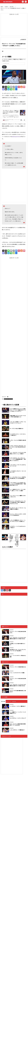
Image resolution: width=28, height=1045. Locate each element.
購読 (4, 67)
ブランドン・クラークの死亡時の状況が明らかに (18, 632)
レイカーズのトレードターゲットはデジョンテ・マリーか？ (18, 465)
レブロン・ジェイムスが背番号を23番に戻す (18, 441)
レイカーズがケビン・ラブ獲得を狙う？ (17, 730)
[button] (23, 2)
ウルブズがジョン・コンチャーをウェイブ (18, 718)
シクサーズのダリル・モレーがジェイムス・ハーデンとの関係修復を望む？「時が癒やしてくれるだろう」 (18, 459)
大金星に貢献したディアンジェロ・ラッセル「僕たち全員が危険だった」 (18, 416)
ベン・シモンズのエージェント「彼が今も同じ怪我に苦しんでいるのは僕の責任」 (18, 478)
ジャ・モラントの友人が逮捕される (16, 428)
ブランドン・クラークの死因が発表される (18, 667)
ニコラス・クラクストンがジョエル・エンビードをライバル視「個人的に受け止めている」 (18, 447)
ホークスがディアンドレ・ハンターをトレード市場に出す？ (18, 434)
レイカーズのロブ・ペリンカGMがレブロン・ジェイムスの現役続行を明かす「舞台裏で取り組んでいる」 (18, 484)
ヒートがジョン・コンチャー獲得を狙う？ (18, 706)
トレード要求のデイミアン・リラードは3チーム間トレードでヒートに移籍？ (17, 490)
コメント (4, 396)
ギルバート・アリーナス (8, 398)
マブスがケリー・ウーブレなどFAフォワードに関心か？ (18, 527)
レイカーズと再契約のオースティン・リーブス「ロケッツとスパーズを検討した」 (18, 521)
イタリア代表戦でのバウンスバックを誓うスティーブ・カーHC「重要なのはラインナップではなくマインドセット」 (18, 410)
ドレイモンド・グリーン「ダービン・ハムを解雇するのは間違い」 (18, 508)
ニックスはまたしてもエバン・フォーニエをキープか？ (18, 471)
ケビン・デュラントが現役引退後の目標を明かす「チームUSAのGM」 (18, 724)
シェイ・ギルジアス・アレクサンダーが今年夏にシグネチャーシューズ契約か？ (18, 453)
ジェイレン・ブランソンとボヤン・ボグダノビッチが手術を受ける (18, 514)
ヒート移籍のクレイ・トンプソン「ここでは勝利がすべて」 (18, 712)
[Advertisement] (14, 24)
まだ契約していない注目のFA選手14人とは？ (17, 644)
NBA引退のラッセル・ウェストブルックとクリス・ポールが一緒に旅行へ (18, 650)
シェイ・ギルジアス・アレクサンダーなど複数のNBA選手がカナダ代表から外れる (18, 638)
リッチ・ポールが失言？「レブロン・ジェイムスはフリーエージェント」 (18, 422)
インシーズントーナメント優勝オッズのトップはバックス (18, 496)
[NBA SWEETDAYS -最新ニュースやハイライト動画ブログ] (8, 2)
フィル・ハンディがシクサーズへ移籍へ (17, 672)
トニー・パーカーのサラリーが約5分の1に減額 (18, 656)
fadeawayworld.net (16, 136)
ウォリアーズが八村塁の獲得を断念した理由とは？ (18, 691)
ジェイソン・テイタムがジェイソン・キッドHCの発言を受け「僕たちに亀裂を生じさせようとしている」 (18, 502)
